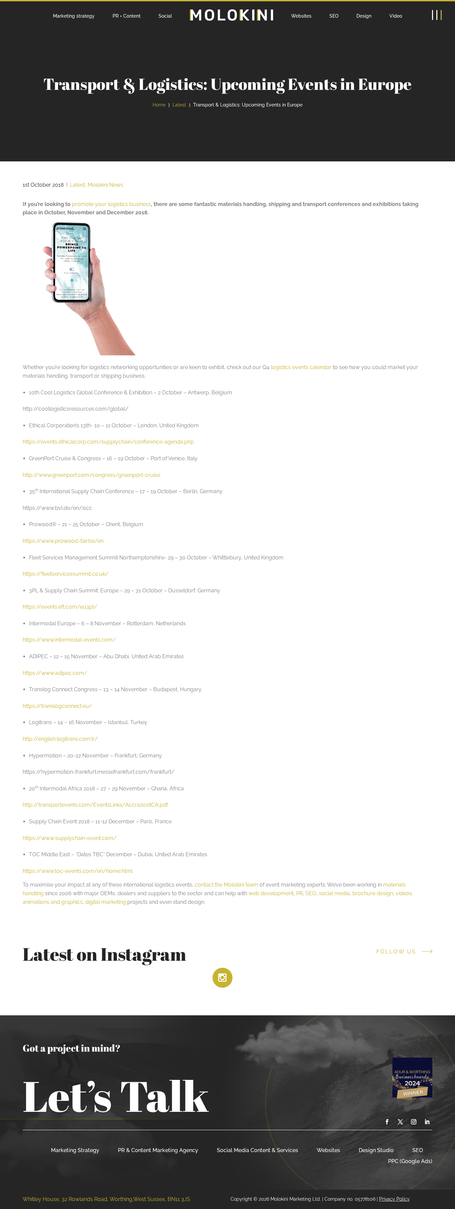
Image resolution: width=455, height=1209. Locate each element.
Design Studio (376, 1150)
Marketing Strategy (75, 1150)
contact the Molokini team (226, 885)
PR (299, 893)
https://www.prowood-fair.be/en (63, 541)
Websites (301, 16)
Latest (179, 104)
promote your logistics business (111, 204)
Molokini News (105, 185)
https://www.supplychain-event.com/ (70, 838)
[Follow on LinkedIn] (427, 1121)
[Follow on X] (400, 1121)
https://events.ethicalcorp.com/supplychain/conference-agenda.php (108, 442)
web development (270, 893)
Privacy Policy (394, 1199)
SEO (333, 16)
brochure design (372, 893)
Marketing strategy (74, 16)
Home (159, 104)
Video (395, 16)
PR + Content (127, 16)
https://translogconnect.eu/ (57, 706)
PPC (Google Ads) (410, 1161)
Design (363, 16)
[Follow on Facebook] (387, 1121)
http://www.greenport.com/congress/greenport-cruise (91, 475)
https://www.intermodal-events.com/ (69, 640)
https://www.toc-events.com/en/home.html (78, 871)
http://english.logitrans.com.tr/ (60, 739)
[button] (437, 15)
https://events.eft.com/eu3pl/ (60, 607)
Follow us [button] (396, 951)
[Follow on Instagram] (413, 1121)
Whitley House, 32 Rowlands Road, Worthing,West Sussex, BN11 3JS (106, 1199)
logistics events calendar (301, 367)
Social (165, 16)
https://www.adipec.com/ (55, 673)
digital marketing (105, 902)
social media (334, 893)
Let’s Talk (116, 1095)
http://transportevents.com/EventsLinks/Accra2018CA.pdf (95, 805)
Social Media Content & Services (257, 1150)
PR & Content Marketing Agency (158, 1150)
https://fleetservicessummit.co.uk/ (66, 574)
